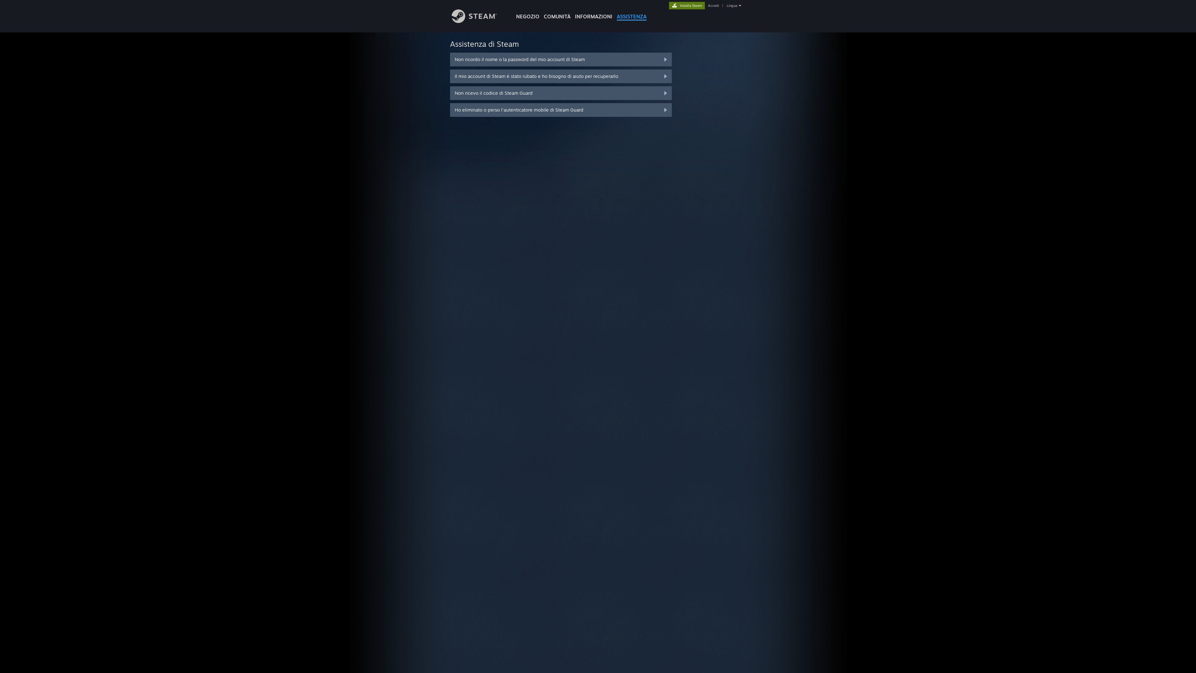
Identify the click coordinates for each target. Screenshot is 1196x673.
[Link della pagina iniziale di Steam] (474, 21)
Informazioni (593, 16)
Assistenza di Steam (484, 44)
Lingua (732, 5)
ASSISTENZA (632, 16)
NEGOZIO (527, 16)
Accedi (713, 5)
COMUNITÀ (557, 16)
